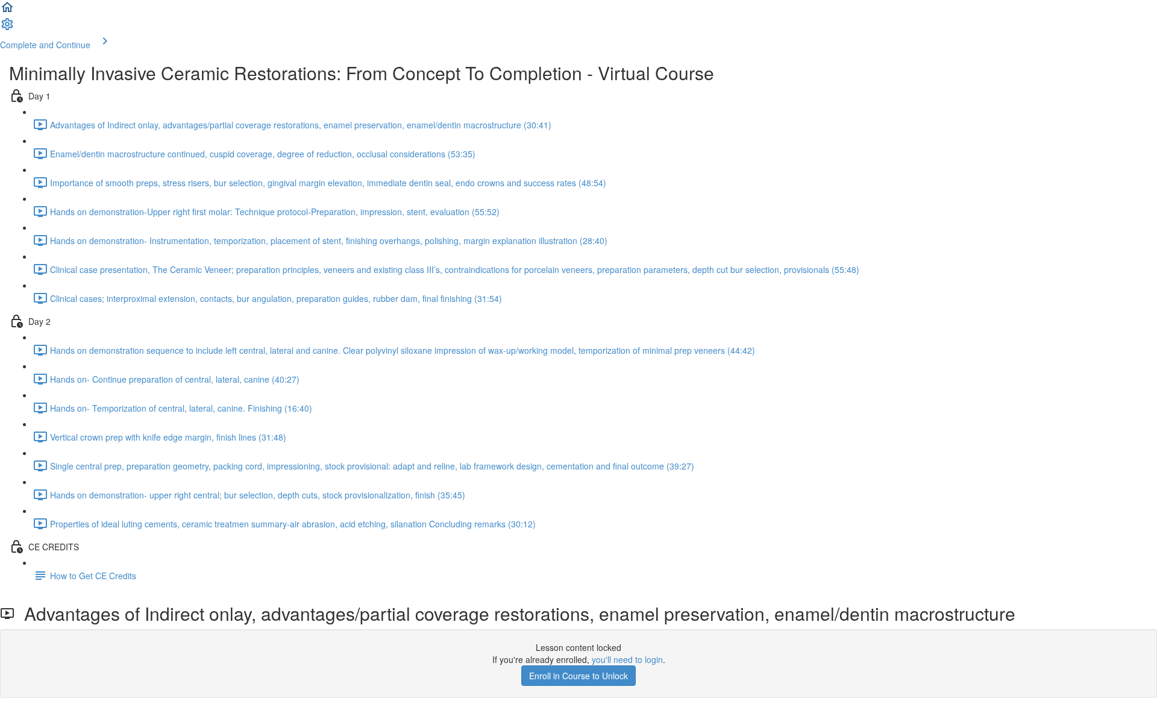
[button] (7, 11)
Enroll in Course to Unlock (578, 676)
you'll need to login (627, 659)
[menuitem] (7, 28)
